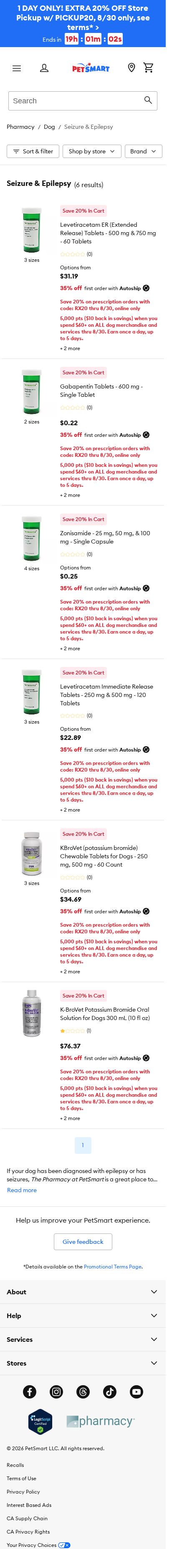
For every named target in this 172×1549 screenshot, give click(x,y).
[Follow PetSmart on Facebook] (29, 1392)
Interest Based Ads (29, 1505)
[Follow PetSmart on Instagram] (56, 1392)
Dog (49, 126)
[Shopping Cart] (148, 68)
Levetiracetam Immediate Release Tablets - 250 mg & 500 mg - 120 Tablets (106, 695)
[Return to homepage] (91, 67)
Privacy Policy (23, 1492)
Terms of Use (21, 1478)
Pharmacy (21, 126)
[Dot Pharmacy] (100, 1421)
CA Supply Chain (27, 1518)
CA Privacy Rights (28, 1532)
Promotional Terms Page (113, 1266)
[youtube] (136, 1392)
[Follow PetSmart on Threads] (83, 1392)
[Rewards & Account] (44, 68)
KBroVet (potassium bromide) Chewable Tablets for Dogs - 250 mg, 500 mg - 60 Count (104, 856)
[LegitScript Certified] (40, 1422)
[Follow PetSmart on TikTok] (109, 1392)
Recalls (15, 1465)
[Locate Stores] (131, 68)
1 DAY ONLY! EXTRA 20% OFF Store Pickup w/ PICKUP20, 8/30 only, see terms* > (83, 23)
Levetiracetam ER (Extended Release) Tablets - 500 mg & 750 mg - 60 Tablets (108, 233)
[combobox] (82, 99)
